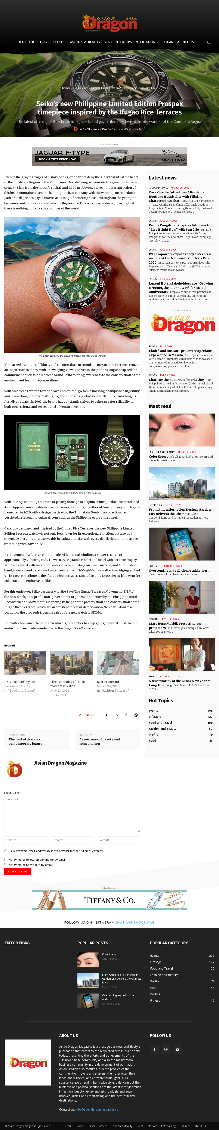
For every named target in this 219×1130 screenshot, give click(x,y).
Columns (185, 1126)
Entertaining (168, 1126)
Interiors (152, 1126)
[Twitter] (116, 715)
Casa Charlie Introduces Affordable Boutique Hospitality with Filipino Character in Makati (176, 196)
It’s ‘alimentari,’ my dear (20, 682)
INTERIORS (155, 505)
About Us (200, 1126)
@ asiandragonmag (135, 922)
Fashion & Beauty (121, 1126)
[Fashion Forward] (118, 663)
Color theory (158, 456)
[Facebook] (106, 715)
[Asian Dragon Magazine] (76, 129)
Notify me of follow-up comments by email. (37, 859)
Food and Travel (158, 188)
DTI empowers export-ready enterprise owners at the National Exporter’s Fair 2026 (180, 258)
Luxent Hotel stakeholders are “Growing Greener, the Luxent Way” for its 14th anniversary (181, 288)
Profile (154, 619)
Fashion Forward (108, 682)
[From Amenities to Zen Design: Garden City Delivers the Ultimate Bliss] (182, 483)
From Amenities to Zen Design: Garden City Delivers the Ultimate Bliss (121, 978)
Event (139, 1126)
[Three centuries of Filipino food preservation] (71, 663)
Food (152, 676)
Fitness (103, 1126)
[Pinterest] (126, 715)
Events (66, 87)
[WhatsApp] (136, 715)
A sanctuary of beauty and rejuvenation (99, 741)
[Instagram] (166, 1049)
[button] (209, 42)
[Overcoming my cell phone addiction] (182, 544)
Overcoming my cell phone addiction (178, 570)
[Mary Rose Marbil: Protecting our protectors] (182, 597)
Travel (91, 1126)
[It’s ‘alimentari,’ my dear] (25, 663)
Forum (153, 566)
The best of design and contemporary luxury (26, 741)
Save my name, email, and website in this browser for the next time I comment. (57, 851)
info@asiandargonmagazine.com (98, 1109)
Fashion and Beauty (162, 452)
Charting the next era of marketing (176, 380)
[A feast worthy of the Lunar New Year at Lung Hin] (182, 654)
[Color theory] (182, 430)
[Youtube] (177, 1049)
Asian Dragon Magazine (99, 129)
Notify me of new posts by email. (31, 864)
